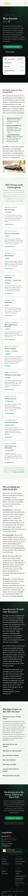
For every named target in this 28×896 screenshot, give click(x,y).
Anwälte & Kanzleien (20, 861)
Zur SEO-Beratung (9, 224)
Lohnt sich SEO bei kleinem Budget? (11, 770)
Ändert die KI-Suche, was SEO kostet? (12, 717)
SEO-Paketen (19, 153)
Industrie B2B (18, 863)
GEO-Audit (20, 596)
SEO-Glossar (5, 873)
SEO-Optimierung (16, 548)
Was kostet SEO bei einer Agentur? (10, 745)
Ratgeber (4, 871)
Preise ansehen (10, 52)
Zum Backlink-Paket (9, 389)
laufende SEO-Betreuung (10, 663)
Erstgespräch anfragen (14, 818)
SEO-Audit (16, 543)
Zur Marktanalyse (9, 268)
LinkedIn (17, 873)
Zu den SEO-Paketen (9, 246)
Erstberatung (18, 871)
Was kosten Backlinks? (9, 760)
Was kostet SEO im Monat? (11, 755)
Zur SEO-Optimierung (10, 339)
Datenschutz (10, 895)
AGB (15, 895)
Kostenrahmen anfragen (12, 47)
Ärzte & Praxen (19, 859)
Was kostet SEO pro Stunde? (11, 775)
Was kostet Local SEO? (9, 764)
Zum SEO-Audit (8, 293)
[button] (2, 893)
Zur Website (7, 365)
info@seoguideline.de (6, 845)
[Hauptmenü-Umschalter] (25, 3)
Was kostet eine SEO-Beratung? (12, 751)
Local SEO (4, 859)
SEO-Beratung (5, 863)
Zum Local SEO (8, 437)
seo (7, 832)
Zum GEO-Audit (8, 315)
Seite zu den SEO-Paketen (18, 471)
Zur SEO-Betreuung (9, 413)
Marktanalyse (7, 529)
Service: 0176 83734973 (7, 843)
